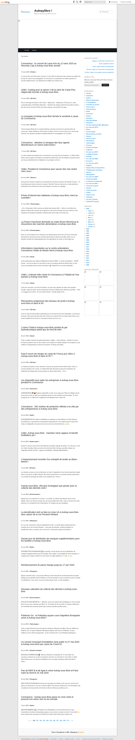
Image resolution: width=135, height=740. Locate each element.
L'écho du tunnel (91, 190)
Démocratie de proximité (93, 134)
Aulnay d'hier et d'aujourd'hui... (96, 168)
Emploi (88, 116)
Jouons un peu (90, 138)
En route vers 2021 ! (92, 183)
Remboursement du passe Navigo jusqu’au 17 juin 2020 (47, 565)
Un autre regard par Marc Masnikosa (97, 125)
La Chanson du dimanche (94, 181)
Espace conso (90, 195)
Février (90, 224)
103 (44, 720)
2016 (87, 249)
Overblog (81, 732)
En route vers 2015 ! (92, 163)
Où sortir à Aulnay (91, 199)
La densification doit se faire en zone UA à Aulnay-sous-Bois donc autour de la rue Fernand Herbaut (49, 513)
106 (54, 720)
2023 (87, 233)
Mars (89, 222)
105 (51, 720)
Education (89, 118)
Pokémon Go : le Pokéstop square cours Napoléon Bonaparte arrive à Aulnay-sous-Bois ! (50, 616)
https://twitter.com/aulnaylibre (105, 66)
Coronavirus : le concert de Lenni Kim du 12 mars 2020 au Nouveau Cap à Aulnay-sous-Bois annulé (48, 64)
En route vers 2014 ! (92, 127)
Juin (89, 215)
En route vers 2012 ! (92, 152)
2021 (87, 238)
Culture (33, 72)
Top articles (54, 739)
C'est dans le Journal (92, 104)
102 (40, 720)
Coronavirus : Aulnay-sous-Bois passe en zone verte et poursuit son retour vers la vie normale (47, 698)
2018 (87, 244)
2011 (87, 260)
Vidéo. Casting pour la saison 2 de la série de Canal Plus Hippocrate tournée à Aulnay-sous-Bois (48, 91)
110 (67, 720)
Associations (90, 141)
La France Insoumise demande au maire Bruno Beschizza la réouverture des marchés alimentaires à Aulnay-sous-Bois (49, 223)
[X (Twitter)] (77, 2)
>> (72, 720)
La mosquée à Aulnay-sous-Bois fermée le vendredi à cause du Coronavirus (49, 117)
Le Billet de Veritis (91, 154)
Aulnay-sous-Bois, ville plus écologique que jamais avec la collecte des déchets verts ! (49, 487)
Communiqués (35, 230)
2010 (87, 262)
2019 (87, 242)
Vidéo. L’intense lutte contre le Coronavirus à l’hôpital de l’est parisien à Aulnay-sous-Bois (50, 275)
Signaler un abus (69, 739)
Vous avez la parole (92, 186)
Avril (89, 220)
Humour (33, 177)
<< (29, 720)
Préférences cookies (107, 739)
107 (57, 720)
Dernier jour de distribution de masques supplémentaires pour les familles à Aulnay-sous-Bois (50, 539)
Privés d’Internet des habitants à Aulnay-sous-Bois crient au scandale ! (49, 196)
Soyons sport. (34, 441)
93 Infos (33, 98)
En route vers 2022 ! (92, 159)
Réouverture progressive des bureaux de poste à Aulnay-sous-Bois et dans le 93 (48, 302)
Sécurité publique (91, 120)
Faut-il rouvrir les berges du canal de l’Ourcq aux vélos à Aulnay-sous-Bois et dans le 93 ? (48, 355)
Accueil (27, 50)
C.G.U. (78, 739)
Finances (89, 145)
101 (37, 720)
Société (88, 188)
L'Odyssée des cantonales (94, 170)
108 (61, 720)
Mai (89, 217)
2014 (87, 253)
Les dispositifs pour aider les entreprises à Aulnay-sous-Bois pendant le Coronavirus (49, 381)
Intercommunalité (91, 179)
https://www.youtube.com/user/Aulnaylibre (102, 72)
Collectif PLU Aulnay (92, 201)
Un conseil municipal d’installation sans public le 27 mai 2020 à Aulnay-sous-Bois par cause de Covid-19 (50, 643)
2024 (87, 231)
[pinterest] (80, 2)
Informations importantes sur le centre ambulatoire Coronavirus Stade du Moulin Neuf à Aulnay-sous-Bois (47, 249)
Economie (34, 389)
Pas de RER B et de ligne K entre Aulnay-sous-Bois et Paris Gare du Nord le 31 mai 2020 (49, 671)
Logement (89, 150)
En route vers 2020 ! (92, 177)
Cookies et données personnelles (91, 739)
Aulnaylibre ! (43, 10)
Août (89, 211)
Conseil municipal (35, 650)
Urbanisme (33, 521)
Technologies (35, 204)
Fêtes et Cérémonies (92, 100)
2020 (87, 240)
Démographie (90, 174)
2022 (87, 235)
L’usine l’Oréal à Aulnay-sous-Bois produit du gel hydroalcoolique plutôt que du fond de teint (44, 328)
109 (64, 720)
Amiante (88, 156)
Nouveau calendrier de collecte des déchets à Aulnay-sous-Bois (49, 590)
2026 (87, 208)
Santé (32, 257)
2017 (87, 247)
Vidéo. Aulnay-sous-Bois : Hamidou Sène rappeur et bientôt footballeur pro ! (49, 434)
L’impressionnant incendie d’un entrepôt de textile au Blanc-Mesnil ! (49, 460)
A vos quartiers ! (91, 102)
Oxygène (89, 165)
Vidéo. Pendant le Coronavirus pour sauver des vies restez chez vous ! (49, 170)
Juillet (90, 213)
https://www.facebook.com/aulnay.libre (103, 69)
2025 (87, 229)
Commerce (89, 114)
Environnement (35, 494)
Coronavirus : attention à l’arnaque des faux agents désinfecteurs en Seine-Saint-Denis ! (45, 143)
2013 (87, 256)
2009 (87, 265)
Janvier (90, 226)
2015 (87, 251)
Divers (88, 129)
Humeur (88, 136)
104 (47, 720)
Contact (34, 50)
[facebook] (74, 2)
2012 (87, 258)
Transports (33, 571)
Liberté (88, 192)
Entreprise (89, 197)
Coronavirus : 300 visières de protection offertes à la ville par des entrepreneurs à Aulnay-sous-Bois (50, 407)
